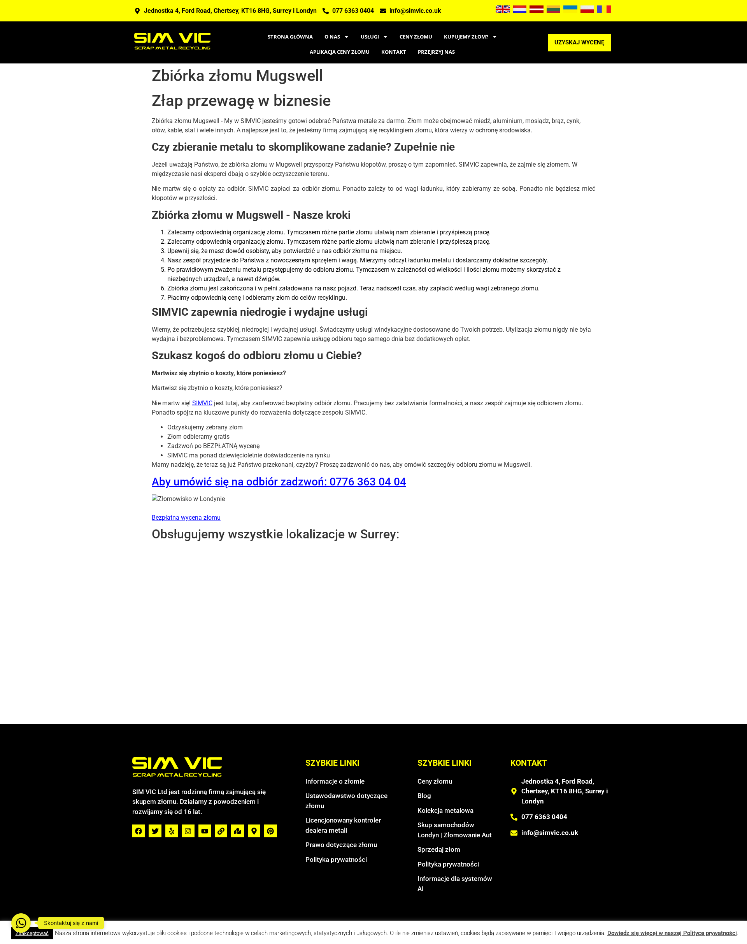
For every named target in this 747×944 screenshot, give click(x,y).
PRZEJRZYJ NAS (436, 51)
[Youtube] (204, 830)
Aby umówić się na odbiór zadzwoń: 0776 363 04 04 (279, 481)
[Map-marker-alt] (254, 830)
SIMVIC (202, 403)
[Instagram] (188, 830)
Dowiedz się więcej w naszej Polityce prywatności (672, 933)
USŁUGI (370, 36)
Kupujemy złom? (466, 36)
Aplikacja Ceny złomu (340, 51)
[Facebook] (138, 830)
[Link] (221, 830)
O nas (332, 36)
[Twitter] (155, 830)
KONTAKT (393, 51)
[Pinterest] (270, 830)
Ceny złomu (416, 36)
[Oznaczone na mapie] (237, 830)
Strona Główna (290, 36)
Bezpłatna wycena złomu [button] (186, 517)
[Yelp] (171, 830)
